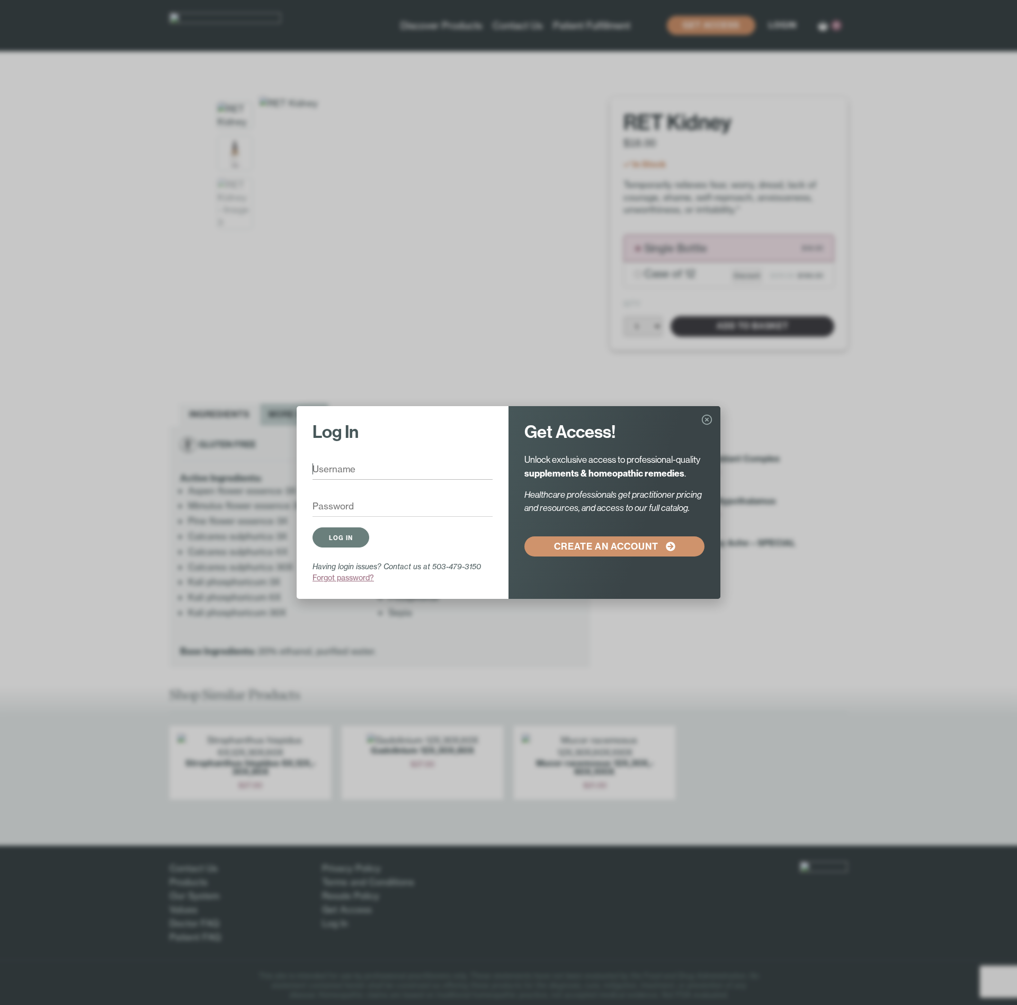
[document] (508, 502)
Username (327, 470)
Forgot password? (343, 577)
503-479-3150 (456, 566)
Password (326, 507)
